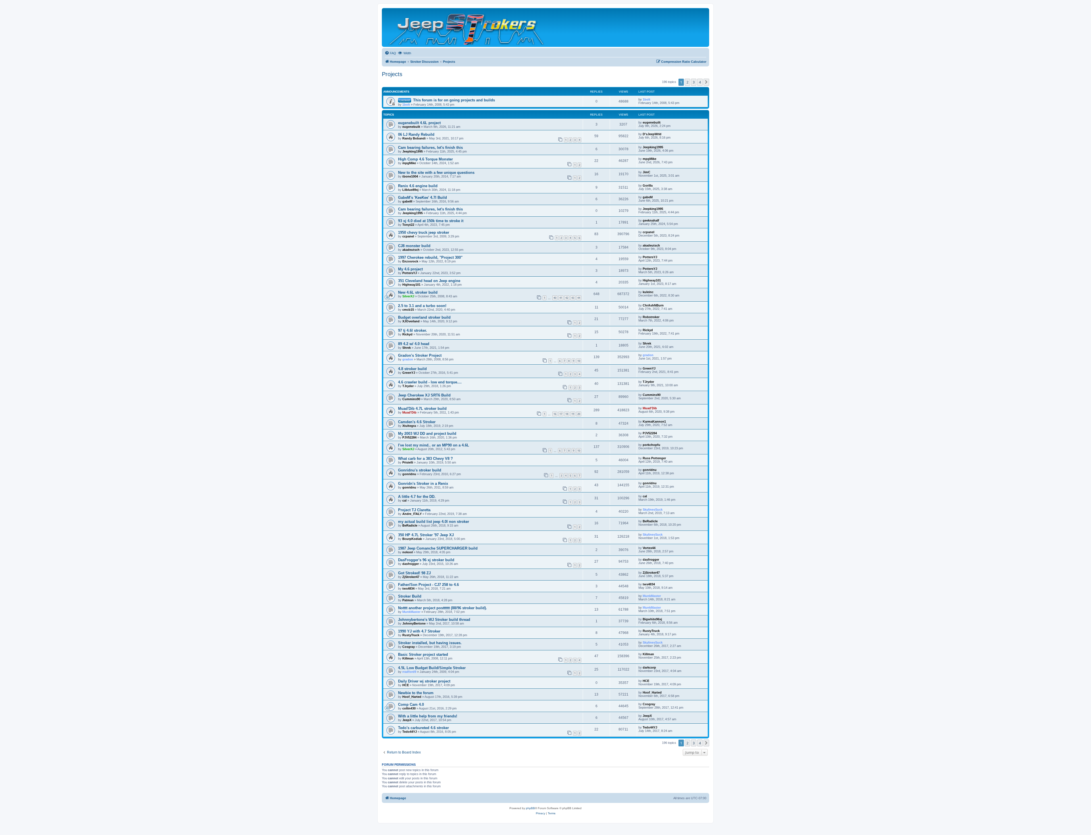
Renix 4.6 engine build (418, 186)
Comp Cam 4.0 (411, 704)
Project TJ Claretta (414, 510)
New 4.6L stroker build (418, 292)
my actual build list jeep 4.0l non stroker (433, 521)
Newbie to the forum (416, 693)
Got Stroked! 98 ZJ (414, 573)
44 (578, 298)
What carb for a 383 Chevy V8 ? (425, 458)
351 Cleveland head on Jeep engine (429, 281)
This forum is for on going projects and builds (454, 100)
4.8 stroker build (412, 369)
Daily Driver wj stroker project (424, 681)
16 (554, 414)
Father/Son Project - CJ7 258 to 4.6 (428, 585)
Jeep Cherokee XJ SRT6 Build (424, 395)
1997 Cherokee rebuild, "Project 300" (430, 257)
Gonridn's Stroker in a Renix (423, 483)
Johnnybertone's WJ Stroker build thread (434, 619)
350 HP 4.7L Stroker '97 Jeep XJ (426, 535)
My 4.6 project (410, 269)
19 (572, 414)
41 (560, 298)
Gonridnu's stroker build (419, 470)
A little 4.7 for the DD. (417, 496)
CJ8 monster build (414, 246)
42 (566, 298)
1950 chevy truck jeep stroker (423, 232)
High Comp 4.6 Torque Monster (425, 159)
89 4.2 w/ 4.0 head (413, 344)
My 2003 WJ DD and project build (427, 433)
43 (572, 298)
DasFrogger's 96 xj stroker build (426, 560)
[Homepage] (467, 27)
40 (554, 298)
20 (578, 414)
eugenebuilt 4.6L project (419, 123)
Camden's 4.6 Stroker (417, 422)
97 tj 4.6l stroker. (412, 330)
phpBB (530, 808)
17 (560, 414)
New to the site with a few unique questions (436, 172)
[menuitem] (390, 53)
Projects (392, 74)
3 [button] (694, 82)
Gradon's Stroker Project (420, 355)
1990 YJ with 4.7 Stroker (419, 631)
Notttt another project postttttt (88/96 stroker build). (442, 608)
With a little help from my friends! (427, 716)
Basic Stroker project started (423, 654)
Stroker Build (409, 596)
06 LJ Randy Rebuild (416, 134)
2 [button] (687, 82)
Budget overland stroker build (424, 317)
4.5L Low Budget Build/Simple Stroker (432, 668)
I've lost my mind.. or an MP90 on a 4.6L (433, 445)
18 (566, 414)
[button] (706, 82)
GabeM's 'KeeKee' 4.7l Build (422, 197)
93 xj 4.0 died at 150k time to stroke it (430, 221)
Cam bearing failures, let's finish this (430, 147)
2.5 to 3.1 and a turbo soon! (422, 306)
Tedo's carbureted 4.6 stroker (423, 728)
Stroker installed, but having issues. (430, 643)
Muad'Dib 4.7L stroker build (422, 408)
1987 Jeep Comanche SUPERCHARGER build (438, 548)
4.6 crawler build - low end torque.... (430, 382)
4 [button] (700, 82)
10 (578, 361)
